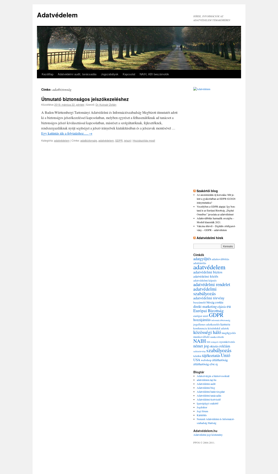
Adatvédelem (57, 14)
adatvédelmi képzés (205, 280)
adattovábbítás (220, 259)
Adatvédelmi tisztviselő (209, 399)
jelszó (127, 140)
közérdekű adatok (218, 328)
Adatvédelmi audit (206, 383)
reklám (224, 345)
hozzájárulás (202, 319)
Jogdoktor (202, 407)
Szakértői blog (207, 191)
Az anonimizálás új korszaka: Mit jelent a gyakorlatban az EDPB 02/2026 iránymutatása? (216, 198)
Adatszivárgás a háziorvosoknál (213, 376)
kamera (225, 324)
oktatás (214, 346)
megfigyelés (229, 333)
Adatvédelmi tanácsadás (209, 395)
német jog (201, 345)
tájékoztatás (211, 355)
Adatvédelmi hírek (210, 238)
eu (229, 306)
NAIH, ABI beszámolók (154, 74)
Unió (225, 355)
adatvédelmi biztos (207, 272)
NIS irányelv (213, 341)
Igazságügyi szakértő (207, 403)
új (216, 364)
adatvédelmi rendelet (211, 284)
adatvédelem (62, 140)
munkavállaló (201, 337)
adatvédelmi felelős (205, 276)
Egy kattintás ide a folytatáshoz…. (66, 133)
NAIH (199, 340)
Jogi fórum (202, 411)
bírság (210, 302)
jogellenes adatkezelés (206, 324)
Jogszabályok (109, 74)
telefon (197, 356)
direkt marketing (205, 306)
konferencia (200, 328)
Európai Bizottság (208, 310)
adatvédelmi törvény (209, 297)
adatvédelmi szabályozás (205, 291)
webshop (206, 360)
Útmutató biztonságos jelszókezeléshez (85, 99)
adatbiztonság (88, 140)
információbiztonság (220, 320)
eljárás (221, 306)
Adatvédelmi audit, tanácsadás (77, 74)
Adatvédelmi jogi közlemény (208, 434)
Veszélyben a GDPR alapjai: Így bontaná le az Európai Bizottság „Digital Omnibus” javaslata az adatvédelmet (216, 210)
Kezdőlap (47, 74)
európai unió (200, 316)
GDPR (119, 140)
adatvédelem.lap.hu (206, 380)
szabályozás (219, 350)
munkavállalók (217, 336)
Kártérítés (202, 415)
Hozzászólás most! (144, 140)
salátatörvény (199, 351)
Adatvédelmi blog (206, 387)
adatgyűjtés (202, 258)
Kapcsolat (129, 74)
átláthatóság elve (204, 364)
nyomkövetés (227, 342)
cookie (219, 302)
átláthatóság (220, 360)
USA (196, 359)
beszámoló (199, 302)
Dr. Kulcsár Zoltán (106, 104)
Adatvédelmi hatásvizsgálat (211, 391)
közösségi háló (207, 332)
